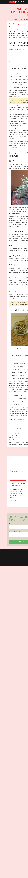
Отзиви (21, 553)
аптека (15, 553)
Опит (26, 553)
